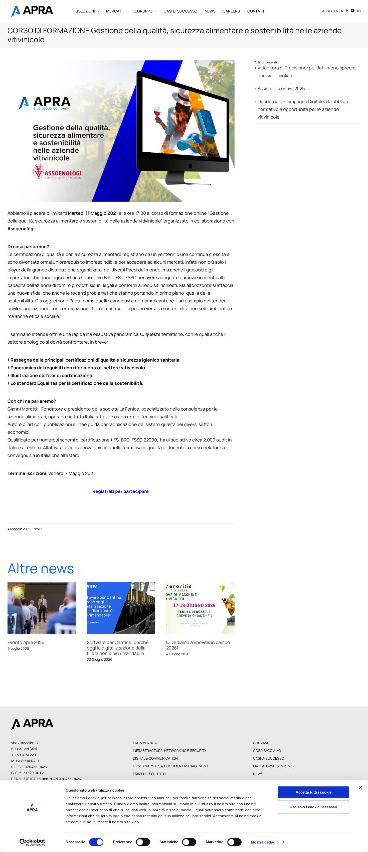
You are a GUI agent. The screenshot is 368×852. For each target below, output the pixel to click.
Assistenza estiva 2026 (281, 88)
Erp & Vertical (145, 748)
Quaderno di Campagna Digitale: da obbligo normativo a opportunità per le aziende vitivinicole (303, 109)
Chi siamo (261, 748)
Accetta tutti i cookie (313, 792)
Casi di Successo (268, 763)
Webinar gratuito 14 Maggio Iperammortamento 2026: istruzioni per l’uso (206, 608)
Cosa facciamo (267, 755)
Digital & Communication (155, 763)
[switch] (143, 842)
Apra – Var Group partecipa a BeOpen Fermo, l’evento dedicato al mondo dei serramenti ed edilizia (127, 608)
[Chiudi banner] (360, 787)
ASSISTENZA (332, 11)
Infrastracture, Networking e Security (169, 755)
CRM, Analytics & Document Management (170, 771)
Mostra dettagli (264, 842)
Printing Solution (149, 779)
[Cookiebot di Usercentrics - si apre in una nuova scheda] (32, 842)
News (258, 779)
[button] (11, 624)
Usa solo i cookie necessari (313, 807)
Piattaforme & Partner (274, 771)
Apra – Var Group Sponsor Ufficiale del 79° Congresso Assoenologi (47, 608)
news (38, 528)
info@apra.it (27, 766)
